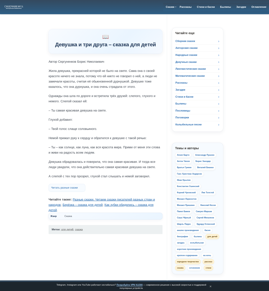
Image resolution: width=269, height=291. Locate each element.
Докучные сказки (186, 62)
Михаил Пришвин (186, 205)
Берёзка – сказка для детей (83, 204)
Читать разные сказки (64, 187)
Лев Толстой (207, 192)
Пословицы (182, 110)
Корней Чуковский (186, 192)
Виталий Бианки (205, 167)
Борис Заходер (203, 161)
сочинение (194, 268)
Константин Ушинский (188, 186)
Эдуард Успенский (205, 224)
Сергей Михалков (205, 217)
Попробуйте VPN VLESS (130, 285)
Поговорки (182, 117)
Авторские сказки (186, 48)
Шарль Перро (184, 224)
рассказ (208, 261)
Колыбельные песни (188, 124)
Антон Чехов (183, 161)
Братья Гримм (184, 167)
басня (207, 230)
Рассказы (181, 82)
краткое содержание (187, 255)
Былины (180, 103)
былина (198, 236)
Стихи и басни (184, 96)
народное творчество (188, 261)
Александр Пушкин (204, 155)
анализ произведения (188, 230)
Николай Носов (208, 205)
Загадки (180, 89)
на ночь (207, 255)
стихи (208, 268)
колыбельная (197, 243)
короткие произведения (189, 249)
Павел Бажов (183, 211)
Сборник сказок (185, 41)
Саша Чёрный (184, 217)
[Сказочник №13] (14, 7)
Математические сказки (190, 76)
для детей (67, 229)
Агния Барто (183, 155)
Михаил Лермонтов (186, 199)
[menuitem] (170, 7)
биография (182, 236)
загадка (180, 243)
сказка (79, 229)
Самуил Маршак (204, 211)
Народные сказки (186, 55)
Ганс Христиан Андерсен (189, 174)
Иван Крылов (184, 180)
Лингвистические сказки (190, 69)
